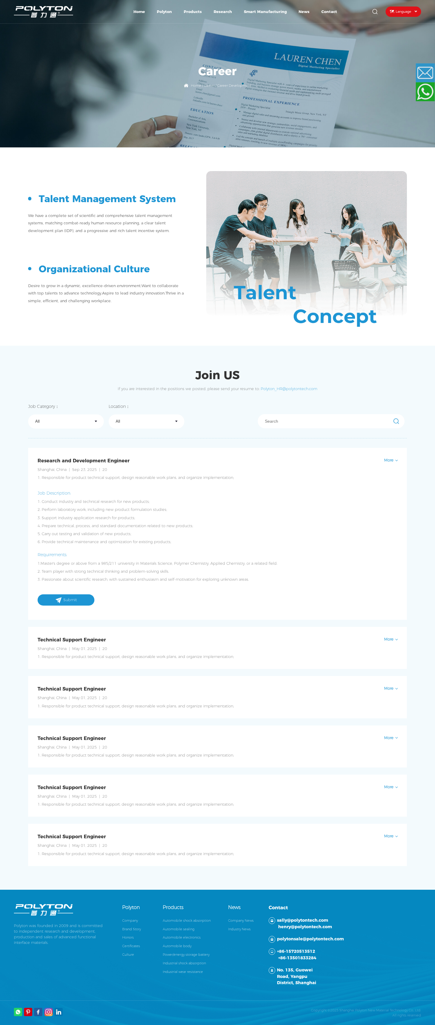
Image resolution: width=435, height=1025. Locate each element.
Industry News (239, 929)
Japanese (402, 49)
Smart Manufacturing (265, 11)
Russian (402, 66)
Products (193, 11)
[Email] (429, 72)
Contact (329, 11)
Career (209, 85)
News (304, 11)
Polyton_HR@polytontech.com (289, 389)
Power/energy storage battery (186, 954)
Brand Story (131, 929)
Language (403, 11)
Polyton (164, 11)
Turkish (402, 40)
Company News (241, 920)
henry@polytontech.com (305, 926)
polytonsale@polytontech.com (310, 939)
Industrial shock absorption (184, 963)
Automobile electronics (182, 937)
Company (130, 920)
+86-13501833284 (297, 957)
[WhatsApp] (429, 91)
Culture (128, 954)
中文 (402, 83)
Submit (70, 600)
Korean (402, 57)
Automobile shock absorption (187, 920)
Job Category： (43, 406)
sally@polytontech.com (302, 920)
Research (223, 11)
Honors (128, 937)
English (402, 32)
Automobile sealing (178, 929)
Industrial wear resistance (183, 972)
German (402, 75)
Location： (119, 406)
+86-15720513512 (296, 951)
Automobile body (177, 946)
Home (139, 11)
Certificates (131, 946)
